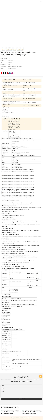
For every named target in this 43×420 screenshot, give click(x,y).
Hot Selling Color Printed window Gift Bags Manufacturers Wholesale (11, 412)
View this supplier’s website (6, 369)
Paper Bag (34, 88)
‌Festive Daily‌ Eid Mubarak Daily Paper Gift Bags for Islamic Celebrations (32, 412)
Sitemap (30, 417)
